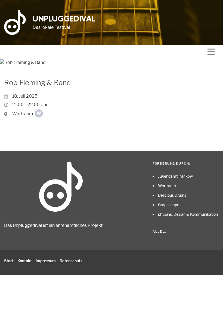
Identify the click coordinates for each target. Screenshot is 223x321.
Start (9, 260)
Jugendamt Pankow (175, 176)
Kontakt (24, 260)
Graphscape (168, 204)
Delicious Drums (172, 195)
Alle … (159, 231)
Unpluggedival (64, 19)
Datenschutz (71, 260)
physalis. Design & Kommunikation (188, 214)
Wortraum (167, 185)
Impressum (46, 260)
